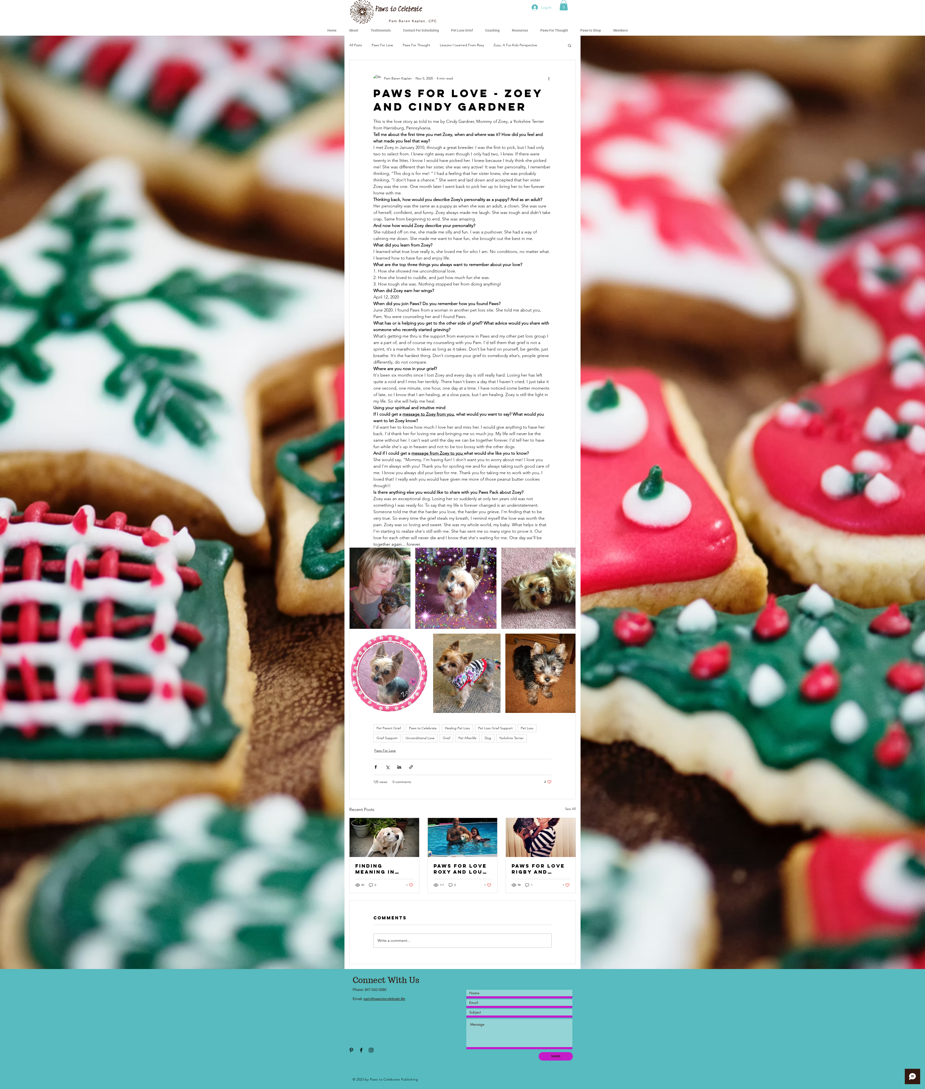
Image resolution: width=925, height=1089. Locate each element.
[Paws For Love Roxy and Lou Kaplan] (462, 837)
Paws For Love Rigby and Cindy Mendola (539, 869)
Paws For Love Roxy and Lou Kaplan (460, 869)
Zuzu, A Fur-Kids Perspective (515, 45)
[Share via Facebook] (375, 767)
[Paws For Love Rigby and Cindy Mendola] (540, 837)
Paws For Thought (416, 45)
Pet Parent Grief (389, 728)
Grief (446, 738)
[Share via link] (411, 767)
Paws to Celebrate (423, 728)
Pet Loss (527, 728)
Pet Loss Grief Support (495, 728)
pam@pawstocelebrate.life (384, 999)
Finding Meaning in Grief (375, 869)
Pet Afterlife (467, 738)
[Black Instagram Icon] (371, 1050)
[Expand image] (380, 588)
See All (570, 809)
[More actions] (549, 78)
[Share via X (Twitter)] (387, 767)
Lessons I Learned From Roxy (462, 45)
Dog (488, 738)
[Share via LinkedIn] (399, 767)
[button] (563, 5)
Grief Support (387, 738)
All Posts (355, 45)
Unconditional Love (420, 738)
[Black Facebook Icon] (361, 1050)
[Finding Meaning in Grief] (384, 837)
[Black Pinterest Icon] (351, 1050)
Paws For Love (382, 45)
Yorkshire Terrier (511, 738)
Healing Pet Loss (457, 728)
